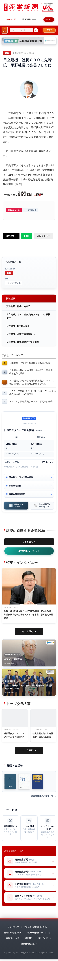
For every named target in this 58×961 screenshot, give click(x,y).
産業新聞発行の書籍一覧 (42, 796)
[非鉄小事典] (37, 781)
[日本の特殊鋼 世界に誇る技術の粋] (24, 781)
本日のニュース (14, 210)
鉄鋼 (9, 273)
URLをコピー (43, 236)
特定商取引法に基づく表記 (35, 927)
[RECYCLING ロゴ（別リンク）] (50, 672)
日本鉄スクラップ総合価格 (21, 477)
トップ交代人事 (30, 210)
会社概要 (28, 938)
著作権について (12, 938)
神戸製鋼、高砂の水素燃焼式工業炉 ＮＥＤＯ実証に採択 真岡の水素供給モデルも (32, 382)
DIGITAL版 (11, 19)
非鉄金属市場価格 (17, 494)
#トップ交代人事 (13, 283)
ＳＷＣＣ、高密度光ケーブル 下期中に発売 (31, 401)
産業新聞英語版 (28, 944)
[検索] (36, 30)
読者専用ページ (29, 19)
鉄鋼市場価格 (15, 485)
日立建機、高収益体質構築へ (20, 334)
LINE (26, 236)
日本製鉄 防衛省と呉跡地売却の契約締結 (29, 363)
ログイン (48, 19)
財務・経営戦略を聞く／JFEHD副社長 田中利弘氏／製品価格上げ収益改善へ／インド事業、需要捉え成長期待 (28, 614)
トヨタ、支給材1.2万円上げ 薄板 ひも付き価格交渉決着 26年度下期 (32, 393)
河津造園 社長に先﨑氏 (18, 306)
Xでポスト (11, 236)
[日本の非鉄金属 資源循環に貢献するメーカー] (10, 781)
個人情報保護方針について (39, 933)
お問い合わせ (42, 938)
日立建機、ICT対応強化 (17, 326)
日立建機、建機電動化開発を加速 (22, 342)
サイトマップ (13, 927)
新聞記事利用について (13, 933)
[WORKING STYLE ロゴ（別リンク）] (50, 643)
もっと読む (27, 541)
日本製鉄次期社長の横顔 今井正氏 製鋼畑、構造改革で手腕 (32, 372)
